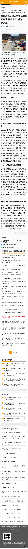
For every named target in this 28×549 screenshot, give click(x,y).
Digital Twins (6, 240)
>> (17, 352)
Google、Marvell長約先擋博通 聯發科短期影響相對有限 (15, 374)
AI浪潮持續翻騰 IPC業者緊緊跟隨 (11, 278)
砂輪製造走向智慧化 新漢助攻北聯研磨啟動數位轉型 (14, 287)
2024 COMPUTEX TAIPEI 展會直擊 (11, 509)
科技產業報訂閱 (14, 526)
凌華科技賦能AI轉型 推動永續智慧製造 (12, 312)
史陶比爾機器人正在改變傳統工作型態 (12, 302)
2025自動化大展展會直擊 (9, 454)
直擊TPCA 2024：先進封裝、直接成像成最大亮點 (14, 492)
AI (12, 240)
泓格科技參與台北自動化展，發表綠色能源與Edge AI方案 (14, 282)
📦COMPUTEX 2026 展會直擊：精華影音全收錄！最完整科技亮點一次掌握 (13, 437)
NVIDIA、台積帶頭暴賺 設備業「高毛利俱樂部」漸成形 (14, 369)
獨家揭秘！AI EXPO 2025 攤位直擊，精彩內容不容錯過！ (13, 478)
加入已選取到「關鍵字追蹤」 (10, 244)
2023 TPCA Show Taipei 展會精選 (11, 513)
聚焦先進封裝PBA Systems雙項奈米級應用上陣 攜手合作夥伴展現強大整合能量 (13, 292)
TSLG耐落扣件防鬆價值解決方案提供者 (12, 305)
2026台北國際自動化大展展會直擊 (11, 432)
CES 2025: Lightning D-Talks (10, 483)
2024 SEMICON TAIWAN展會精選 (11, 497)
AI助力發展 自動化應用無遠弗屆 (11, 309)
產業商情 (3, 7)
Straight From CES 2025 (8, 487)
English (17, 530)
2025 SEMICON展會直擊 (8, 462)
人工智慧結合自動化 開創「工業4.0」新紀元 (13, 266)
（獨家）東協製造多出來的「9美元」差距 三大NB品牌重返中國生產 (14, 379)
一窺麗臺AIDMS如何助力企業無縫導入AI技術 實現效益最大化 (14, 261)
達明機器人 (5, 242)
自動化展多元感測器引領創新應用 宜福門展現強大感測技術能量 (13, 328)
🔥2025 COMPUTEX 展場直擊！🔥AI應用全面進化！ (13, 466)
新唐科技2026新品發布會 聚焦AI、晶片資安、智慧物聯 (14, 409)
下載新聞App (7, 532)
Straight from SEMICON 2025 (10, 458)
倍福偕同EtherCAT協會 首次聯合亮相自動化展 (13, 334)
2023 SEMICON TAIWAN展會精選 (11, 517)
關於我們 (3, 526)
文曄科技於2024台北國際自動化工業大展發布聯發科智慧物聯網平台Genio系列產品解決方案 (13, 322)
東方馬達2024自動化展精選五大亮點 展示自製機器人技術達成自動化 (13, 256)
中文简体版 (11, 530)
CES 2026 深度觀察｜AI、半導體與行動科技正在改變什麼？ (13, 443)
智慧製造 (18, 240)
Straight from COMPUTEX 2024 (10, 505)
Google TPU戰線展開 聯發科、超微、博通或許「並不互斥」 (14, 364)
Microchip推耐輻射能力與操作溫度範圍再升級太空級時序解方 (14, 419)
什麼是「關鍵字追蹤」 (8, 247)
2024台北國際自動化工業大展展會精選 (12, 501)
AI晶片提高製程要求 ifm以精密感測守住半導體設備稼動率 (14, 404)
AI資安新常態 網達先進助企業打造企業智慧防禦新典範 (15, 414)
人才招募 (17, 527)
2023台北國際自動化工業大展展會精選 (12, 521)
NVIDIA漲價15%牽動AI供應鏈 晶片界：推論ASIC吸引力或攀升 (14, 385)
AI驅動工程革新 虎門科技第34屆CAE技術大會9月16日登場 (15, 398)
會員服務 (8, 526)
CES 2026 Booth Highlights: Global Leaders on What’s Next (12, 449)
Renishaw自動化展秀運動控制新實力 (12, 269)
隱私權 (24, 526)
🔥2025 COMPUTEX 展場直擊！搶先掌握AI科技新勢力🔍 (13, 472)
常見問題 (12, 527)
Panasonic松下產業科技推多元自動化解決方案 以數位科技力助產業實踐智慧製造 (13, 273)
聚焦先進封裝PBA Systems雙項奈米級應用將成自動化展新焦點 (13, 339)
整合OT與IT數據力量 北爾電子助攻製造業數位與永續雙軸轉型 (13, 344)
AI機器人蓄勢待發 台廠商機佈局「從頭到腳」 (13, 297)
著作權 (20, 526)
